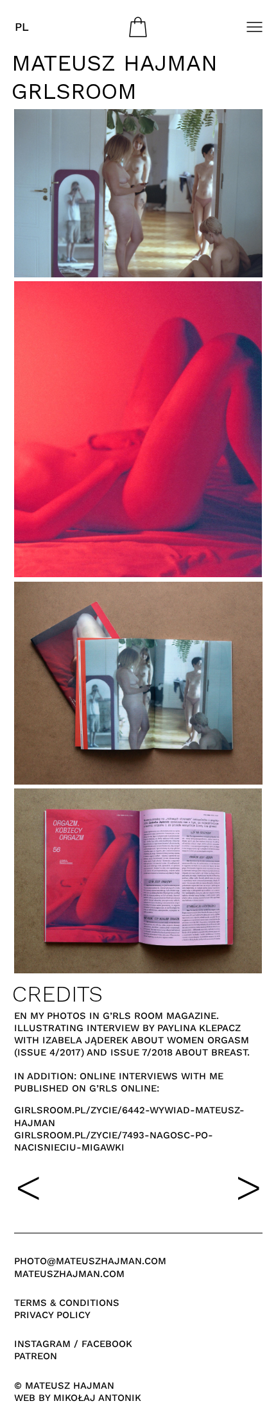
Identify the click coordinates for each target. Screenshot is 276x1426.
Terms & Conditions (66, 1303)
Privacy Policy (52, 1315)
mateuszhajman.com (69, 1274)
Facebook (107, 1344)
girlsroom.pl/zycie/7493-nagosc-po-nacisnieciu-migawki (113, 1141)
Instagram (42, 1344)
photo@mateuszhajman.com (90, 1261)
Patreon (35, 1356)
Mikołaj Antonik (97, 1398)
